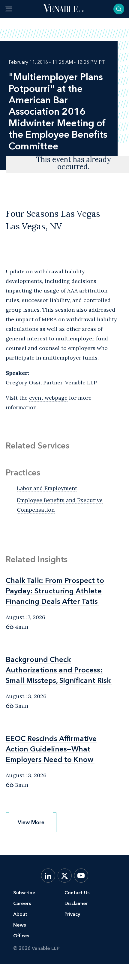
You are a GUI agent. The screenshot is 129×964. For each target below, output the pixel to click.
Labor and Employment (47, 488)
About (20, 914)
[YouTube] (81, 875)
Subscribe (24, 892)
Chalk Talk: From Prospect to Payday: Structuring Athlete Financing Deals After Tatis (55, 591)
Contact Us (76, 892)
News (19, 925)
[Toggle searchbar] (118, 9)
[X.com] (65, 875)
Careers (22, 903)
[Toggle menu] (9, 9)
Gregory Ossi (23, 382)
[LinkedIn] (48, 875)
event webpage (48, 397)
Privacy (72, 914)
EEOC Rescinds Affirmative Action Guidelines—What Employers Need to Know (51, 749)
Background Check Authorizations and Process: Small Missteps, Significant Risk (58, 670)
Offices (21, 936)
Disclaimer (76, 903)
